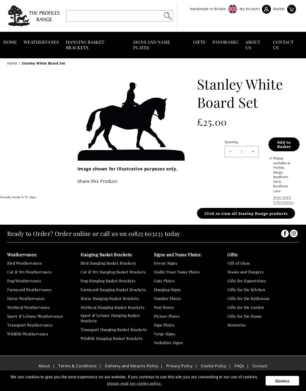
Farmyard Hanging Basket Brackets (113, 289)
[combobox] (119, 16)
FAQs (239, 366)
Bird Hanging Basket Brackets (108, 263)
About (44, 366)
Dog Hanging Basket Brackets (108, 280)
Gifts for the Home (244, 316)
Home (12, 63)
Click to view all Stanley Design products (246, 213)
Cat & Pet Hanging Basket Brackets (113, 271)
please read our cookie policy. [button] (134, 383)
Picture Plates (167, 316)
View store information (283, 200)
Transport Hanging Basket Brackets (114, 329)
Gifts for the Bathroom (248, 298)
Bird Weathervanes (24, 263)
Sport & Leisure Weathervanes (35, 316)
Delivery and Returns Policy (131, 366)
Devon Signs (165, 263)
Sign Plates (164, 324)
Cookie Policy (213, 366)
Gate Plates (164, 280)
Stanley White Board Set (43, 63)
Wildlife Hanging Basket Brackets (111, 338)
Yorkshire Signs (168, 342)
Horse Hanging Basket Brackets (110, 298)
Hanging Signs (167, 289)
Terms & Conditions (77, 366)
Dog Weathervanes (24, 280)
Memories (236, 324)
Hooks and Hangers (245, 271)
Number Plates (167, 298)
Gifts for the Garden (245, 307)
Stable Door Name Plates (177, 271)
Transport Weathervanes (29, 324)
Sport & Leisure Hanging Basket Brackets (110, 318)
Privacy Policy (179, 366)
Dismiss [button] (282, 381)
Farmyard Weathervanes (29, 289)
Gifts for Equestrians (246, 280)
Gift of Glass (238, 263)
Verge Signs (164, 333)
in (285, 233)
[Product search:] (167, 16)
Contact (260, 366)
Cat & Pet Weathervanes (29, 271)
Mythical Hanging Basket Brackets (112, 307)
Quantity (231, 142)
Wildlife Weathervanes (27, 333)
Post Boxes (164, 307)
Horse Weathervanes (26, 298)
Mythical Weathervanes (28, 307)
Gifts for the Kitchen (246, 289)
